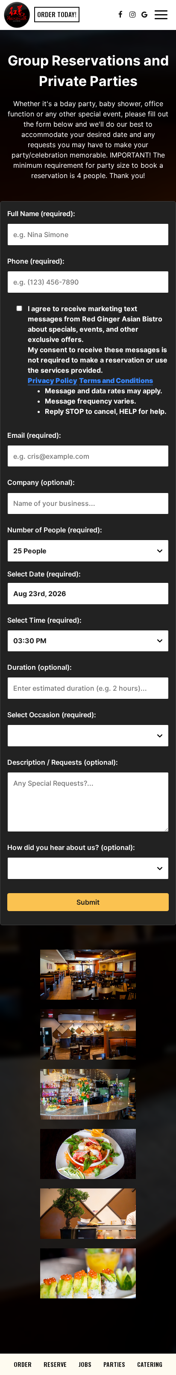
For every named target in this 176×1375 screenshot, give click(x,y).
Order (23, 1364)
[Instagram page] (132, 14)
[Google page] (144, 14)
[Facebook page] (120, 14)
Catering (149, 1364)
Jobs (85, 1364)
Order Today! (56, 14)
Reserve (55, 1364)
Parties (114, 1364)
